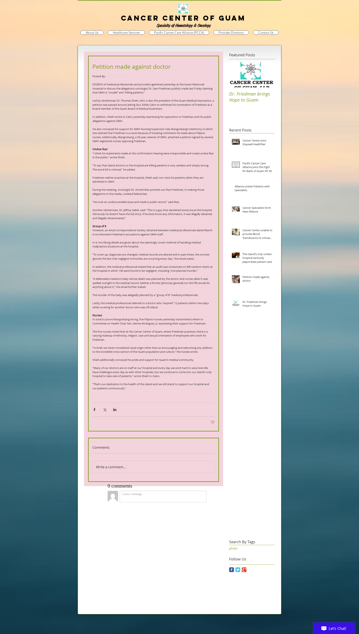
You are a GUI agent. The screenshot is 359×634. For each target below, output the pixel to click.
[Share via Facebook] (94, 410)
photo (233, 548)
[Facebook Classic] (231, 569)
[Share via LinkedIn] (115, 410)
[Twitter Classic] (237, 569)
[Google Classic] (244, 569)
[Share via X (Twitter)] (105, 410)
